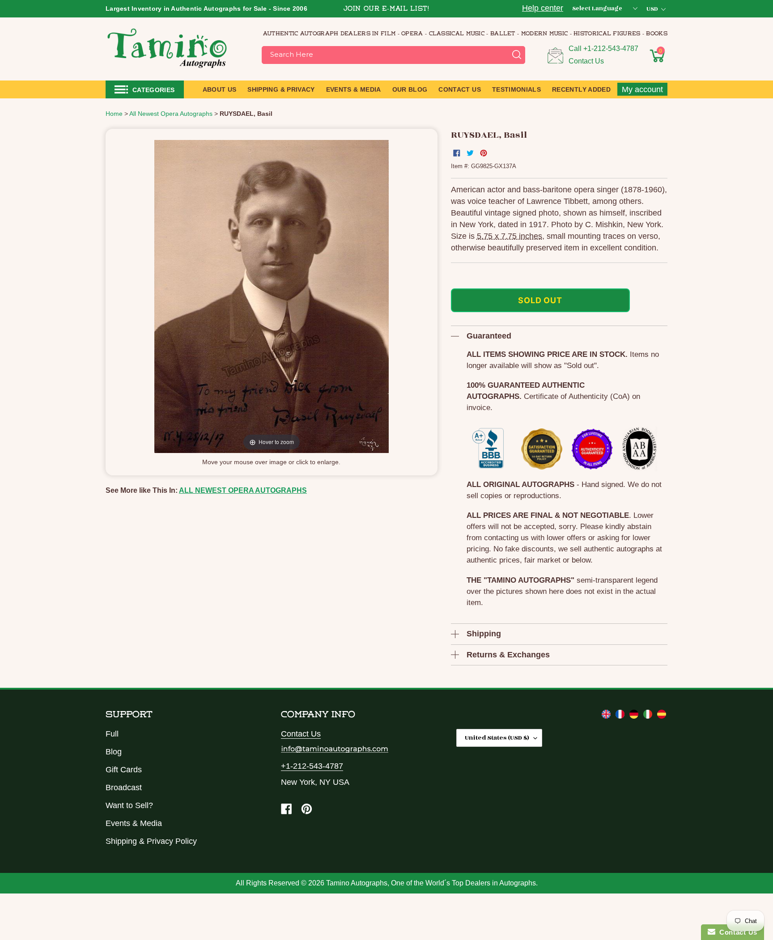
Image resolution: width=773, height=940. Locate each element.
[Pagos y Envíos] (661, 715)
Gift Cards (124, 769)
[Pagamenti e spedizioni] (649, 715)
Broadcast (124, 787)
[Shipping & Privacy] (607, 715)
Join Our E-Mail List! (386, 9)
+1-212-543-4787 (610, 48)
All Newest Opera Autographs (243, 490)
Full (112, 733)
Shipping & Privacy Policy (151, 841)
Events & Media (134, 823)
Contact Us (586, 61)
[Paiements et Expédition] (621, 715)
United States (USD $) (497, 737)
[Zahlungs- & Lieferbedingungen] (635, 715)
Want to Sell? (129, 805)
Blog (114, 751)
